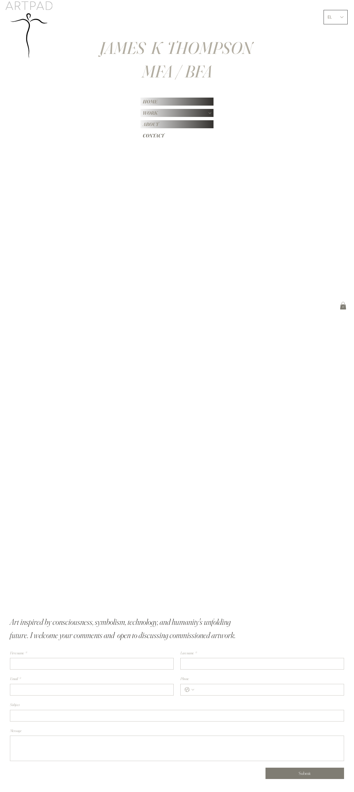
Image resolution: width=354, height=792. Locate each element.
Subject (15, 704)
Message (16, 730)
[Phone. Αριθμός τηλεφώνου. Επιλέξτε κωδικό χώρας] (189, 689)
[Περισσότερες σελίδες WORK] (210, 113)
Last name (188, 652)
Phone (184, 678)
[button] (343, 305)
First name (18, 652)
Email (15, 678)
